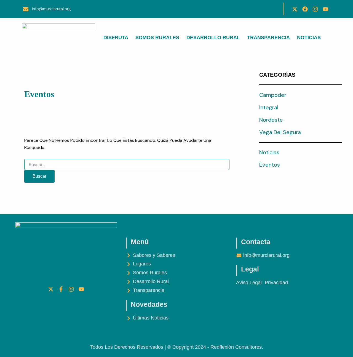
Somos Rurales (157, 37)
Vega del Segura (280, 132)
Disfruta (115, 37)
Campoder (272, 94)
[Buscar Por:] (126, 164)
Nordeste (271, 119)
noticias (269, 152)
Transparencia (268, 37)
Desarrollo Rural (213, 37)
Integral (268, 107)
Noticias (309, 37)
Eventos (269, 164)
